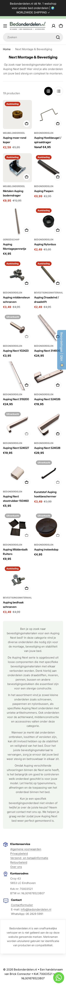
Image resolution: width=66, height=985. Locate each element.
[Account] (53, 26)
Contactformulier (22, 905)
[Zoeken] (58, 37)
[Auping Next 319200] (17, 375)
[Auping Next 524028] (48, 424)
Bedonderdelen (43, 133)
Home (7, 49)
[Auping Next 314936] (48, 327)
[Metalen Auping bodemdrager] (17, 167)
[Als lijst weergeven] (58, 91)
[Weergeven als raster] (48, 91)
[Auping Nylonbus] (48, 221)
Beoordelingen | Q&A (61, 347)
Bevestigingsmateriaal (48, 292)
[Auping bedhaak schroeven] (17, 579)
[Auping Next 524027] (17, 424)
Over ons (16, 867)
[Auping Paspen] (48, 167)
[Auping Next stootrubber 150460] (17, 473)
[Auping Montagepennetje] (17, 221)
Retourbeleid (18, 862)
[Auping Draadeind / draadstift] (48, 274)
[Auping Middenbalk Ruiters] (17, 526)
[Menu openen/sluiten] (5, 26)
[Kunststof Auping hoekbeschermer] (48, 473)
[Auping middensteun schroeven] (17, 274)
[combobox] (33, 37)
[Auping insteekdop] (48, 526)
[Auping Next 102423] (17, 327)
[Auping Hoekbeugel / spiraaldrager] (48, 114)
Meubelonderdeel (14, 133)
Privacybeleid (19, 853)
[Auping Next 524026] (48, 375)
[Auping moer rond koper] (17, 114)
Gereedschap (11, 239)
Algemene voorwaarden (25, 849)
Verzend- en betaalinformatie (29, 858)
